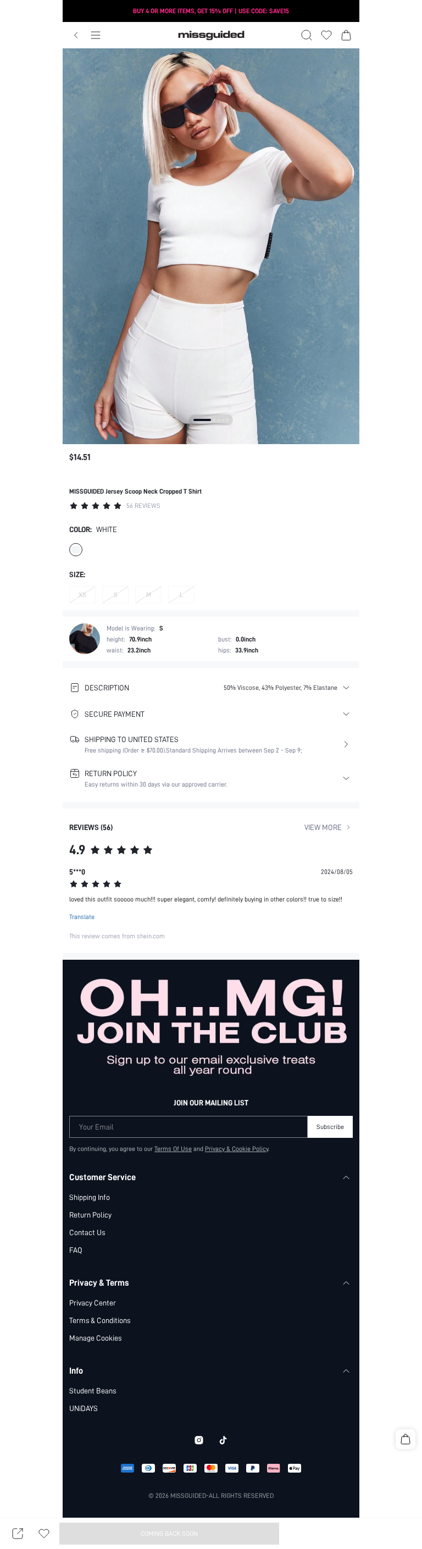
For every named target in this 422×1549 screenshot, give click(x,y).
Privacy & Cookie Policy (236, 1149)
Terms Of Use (173, 1149)
